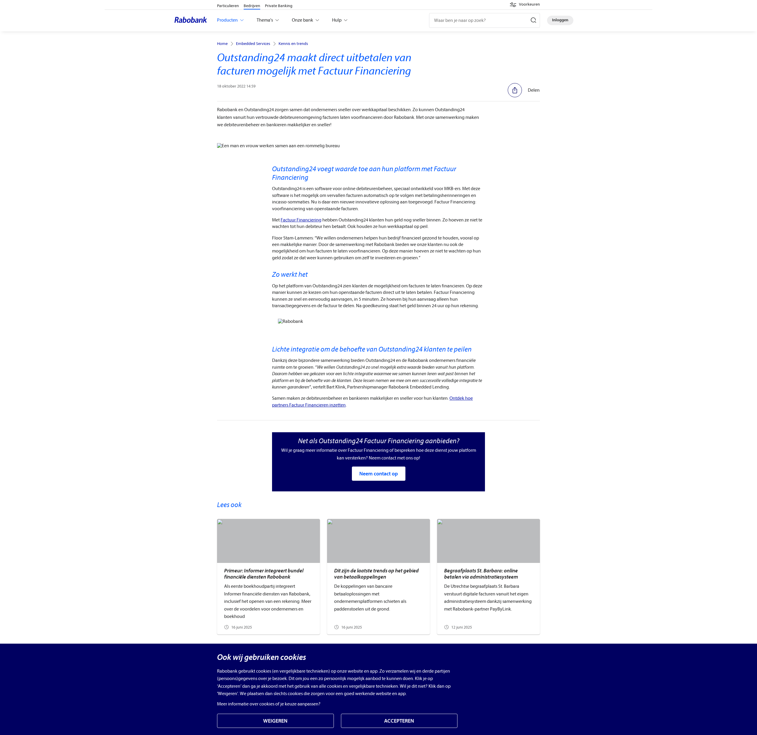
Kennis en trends (293, 43)
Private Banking (278, 5)
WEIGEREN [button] (275, 721)
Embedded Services (253, 43)
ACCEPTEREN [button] (399, 721)
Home (222, 43)
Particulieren (228, 5)
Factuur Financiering (301, 220)
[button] (524, 4)
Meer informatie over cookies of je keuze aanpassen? (269, 704)
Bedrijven (252, 5)
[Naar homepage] (192, 20)
